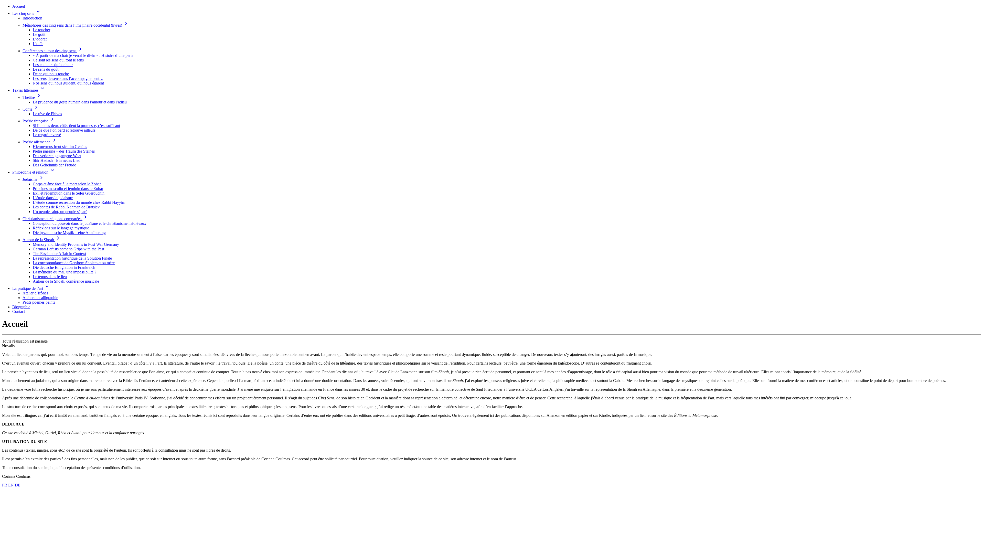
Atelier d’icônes (35, 293)
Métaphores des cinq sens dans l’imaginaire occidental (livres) (76, 25)
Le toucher (41, 30)
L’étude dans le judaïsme (53, 198)
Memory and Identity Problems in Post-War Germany (76, 244)
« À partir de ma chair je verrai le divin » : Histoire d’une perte (83, 55)
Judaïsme (34, 179)
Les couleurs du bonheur (53, 64)
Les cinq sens (26, 13)
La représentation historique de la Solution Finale (72, 258)
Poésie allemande (40, 142)
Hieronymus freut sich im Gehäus (60, 146)
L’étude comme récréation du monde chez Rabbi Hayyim (79, 202)
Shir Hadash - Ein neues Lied (56, 160)
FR (5, 485)
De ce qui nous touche (51, 74)
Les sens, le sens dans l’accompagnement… (68, 78)
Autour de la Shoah (42, 240)
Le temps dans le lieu (50, 276)
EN (11, 485)
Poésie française (39, 121)
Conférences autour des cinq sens (53, 51)
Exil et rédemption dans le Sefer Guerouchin (68, 193)
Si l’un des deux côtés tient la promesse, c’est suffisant (76, 125)
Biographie (21, 307)
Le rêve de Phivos (47, 114)
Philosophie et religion (34, 172)
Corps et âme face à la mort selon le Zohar (67, 184)
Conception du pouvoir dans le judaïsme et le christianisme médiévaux (89, 223)
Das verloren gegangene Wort (57, 156)
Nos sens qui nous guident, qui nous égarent (68, 83)
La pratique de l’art (31, 288)
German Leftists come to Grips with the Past (68, 249)
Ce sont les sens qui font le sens (58, 60)
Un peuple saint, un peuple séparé (60, 211)
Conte (31, 109)
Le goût (39, 34)
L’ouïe (38, 43)
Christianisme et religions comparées (56, 219)
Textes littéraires (29, 90)
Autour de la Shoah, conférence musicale (66, 281)
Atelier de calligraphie (40, 297)
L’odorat (40, 39)
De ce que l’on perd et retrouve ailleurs (64, 130)
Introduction (32, 18)
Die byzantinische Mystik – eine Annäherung (69, 232)
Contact (18, 311)
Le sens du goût (45, 69)
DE (17, 485)
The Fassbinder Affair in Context (59, 253)
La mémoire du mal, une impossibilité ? (64, 272)
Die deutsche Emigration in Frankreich (64, 267)
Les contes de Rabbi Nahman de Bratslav (66, 207)
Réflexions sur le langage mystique (61, 228)
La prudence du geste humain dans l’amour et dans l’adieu (80, 102)
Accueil (18, 6)
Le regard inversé (47, 135)
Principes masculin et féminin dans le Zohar (68, 188)
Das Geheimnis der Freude (54, 165)
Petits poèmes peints (39, 302)
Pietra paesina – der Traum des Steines (64, 151)
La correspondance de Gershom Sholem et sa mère (74, 263)
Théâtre (32, 97)
